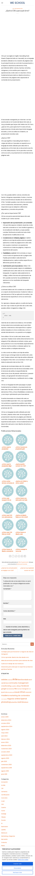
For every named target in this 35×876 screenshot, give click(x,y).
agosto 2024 (5, 730)
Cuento (3, 807)
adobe (4, 679)
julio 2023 (4, 761)
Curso (3, 811)
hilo (15, 689)
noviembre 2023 (6, 749)
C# (2, 788)
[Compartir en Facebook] (13, 556)
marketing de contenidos (19, 695)
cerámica (4, 683)
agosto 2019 (5, 771)
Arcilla (3, 785)
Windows (25, 702)
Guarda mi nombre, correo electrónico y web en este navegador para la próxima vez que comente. (16, 629)
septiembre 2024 (6, 726)
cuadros (13, 686)
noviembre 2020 (6, 765)
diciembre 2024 (6, 720)
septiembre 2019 (6, 768)
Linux (22, 692)
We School (17, 3)
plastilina (14, 702)
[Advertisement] (17, 36)
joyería (3, 692)
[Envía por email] (19, 556)
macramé (28, 692)
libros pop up (10, 692)
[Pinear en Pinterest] (22, 556)
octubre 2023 (5, 752)
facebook (25, 686)
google (3, 689)
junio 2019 (4, 774)
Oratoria (4, 842)
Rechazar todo (17, 872)
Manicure (4, 833)
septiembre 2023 (6, 755)
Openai (23, 698)
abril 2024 (4, 736)
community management (18, 683)
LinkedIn (17, 692)
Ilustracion (4, 826)
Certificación (5, 795)
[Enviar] (32, 644)
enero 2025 (4, 717)
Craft (3, 801)
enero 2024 (5, 742)
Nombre (6, 603)
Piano (3, 846)
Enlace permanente (22, 564)
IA (1, 823)
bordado (25, 680)
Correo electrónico (9, 611)
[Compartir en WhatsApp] (10, 556)
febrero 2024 (5, 739)
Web (4, 619)
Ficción (3, 820)
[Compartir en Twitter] (16, 556)
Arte (14, 679)
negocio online (13, 699)
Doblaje (3, 814)
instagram (25, 689)
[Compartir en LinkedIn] (25, 556)
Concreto (4, 798)
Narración (4, 839)
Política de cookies (23, 860)
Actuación (4, 782)
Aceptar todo (17, 864)
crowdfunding (6, 686)
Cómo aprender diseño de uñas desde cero (15, 657)
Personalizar (17, 868)
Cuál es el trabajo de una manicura (12, 664)
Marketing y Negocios (8, 836)
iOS (30, 689)
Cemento (4, 792)
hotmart (19, 689)
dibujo (19, 686)
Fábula (3, 817)
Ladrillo (3, 830)
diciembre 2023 (6, 745)
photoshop (6, 702)
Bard (19, 680)
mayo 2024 (4, 733)
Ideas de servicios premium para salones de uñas (17, 660)
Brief (30, 680)
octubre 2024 (5, 723)
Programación (19, 8)
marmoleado (4, 699)
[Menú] (2, 3)
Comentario (7, 589)
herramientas (10, 689)
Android (9, 680)
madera (5, 695)
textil (19, 702)
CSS (13, 8)
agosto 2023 (5, 758)
